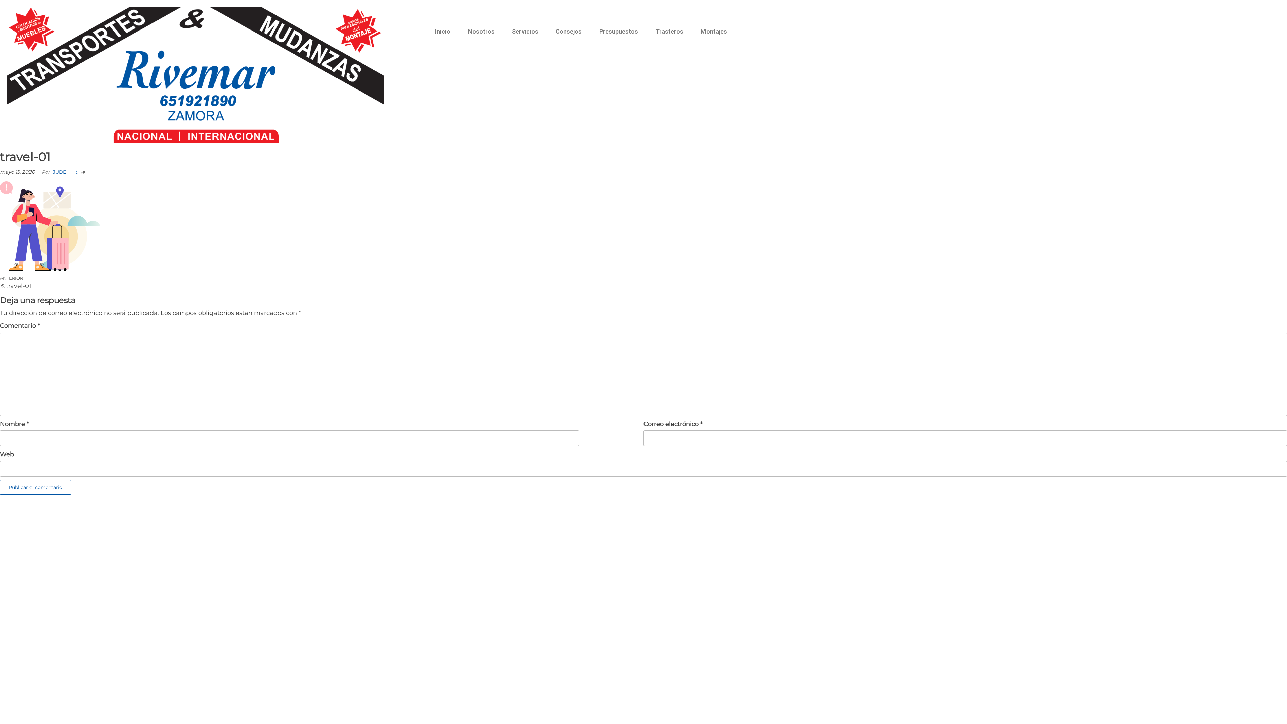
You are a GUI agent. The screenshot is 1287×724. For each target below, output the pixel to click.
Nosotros (481, 31)
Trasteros (669, 31)
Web (7, 454)
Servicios (525, 31)
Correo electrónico (673, 424)
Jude (59, 172)
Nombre (14, 424)
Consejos (569, 31)
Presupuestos (618, 31)
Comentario (20, 325)
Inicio (442, 31)
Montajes (714, 31)
